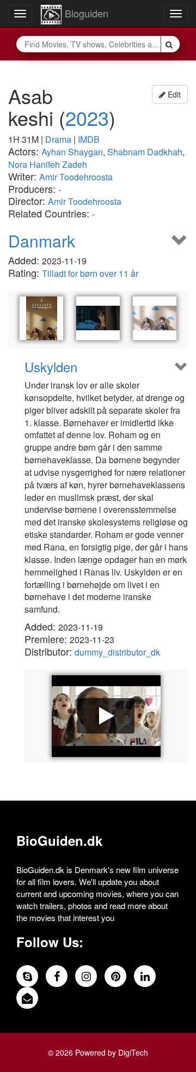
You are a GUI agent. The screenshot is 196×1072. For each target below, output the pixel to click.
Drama (58, 139)
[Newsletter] (27, 998)
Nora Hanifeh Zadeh (47, 164)
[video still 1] (98, 318)
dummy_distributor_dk (117, 652)
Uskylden (50, 367)
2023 (87, 117)
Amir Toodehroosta (76, 177)
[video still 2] (154, 318)
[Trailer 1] (106, 716)
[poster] (41, 318)
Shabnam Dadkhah (144, 152)
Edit (173, 94)
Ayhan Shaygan (72, 152)
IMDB (89, 139)
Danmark (41, 241)
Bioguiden (85, 13)
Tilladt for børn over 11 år (90, 273)
